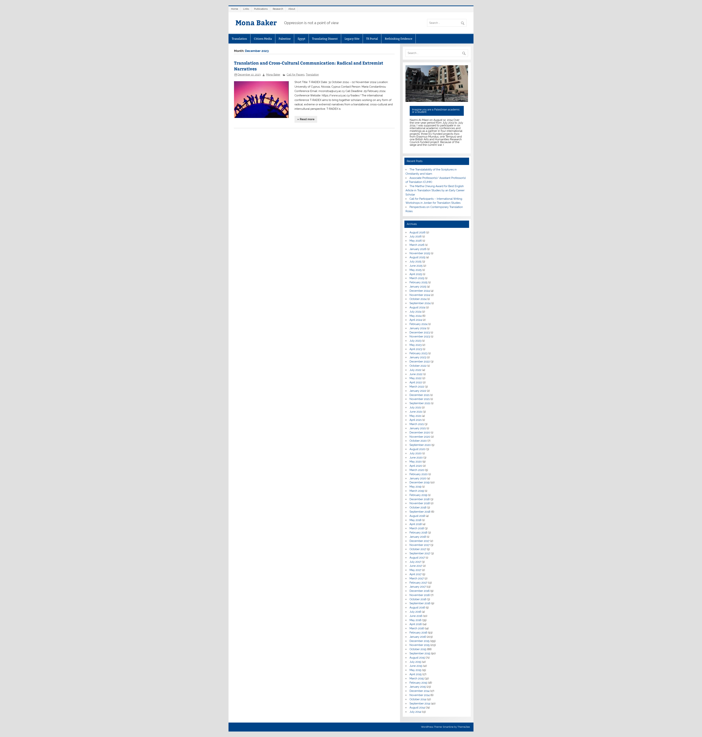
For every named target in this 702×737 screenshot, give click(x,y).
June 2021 (416, 411)
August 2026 (417, 232)
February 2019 (418, 495)
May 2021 (415, 416)
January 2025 (418, 286)
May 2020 (416, 461)
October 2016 (418, 599)
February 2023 (418, 353)
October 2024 (418, 299)
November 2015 (420, 645)
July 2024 (415, 311)
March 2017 (417, 578)
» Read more (305, 119)
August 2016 (417, 607)
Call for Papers (296, 74)
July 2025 (415, 261)
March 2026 (417, 245)
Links (246, 8)
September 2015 (420, 653)
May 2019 (415, 486)
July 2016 (415, 611)
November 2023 (420, 336)
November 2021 (420, 399)
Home (234, 8)
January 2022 (418, 390)
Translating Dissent (325, 38)
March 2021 (417, 424)
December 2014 (419, 691)
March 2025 (417, 278)
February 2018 (418, 532)
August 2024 (417, 307)
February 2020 (419, 474)
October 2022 (418, 365)
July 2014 (415, 711)
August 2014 (417, 707)
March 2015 (417, 678)
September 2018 (420, 511)
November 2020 (420, 436)
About (291, 8)
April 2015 (416, 674)
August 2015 (417, 657)
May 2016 (415, 620)
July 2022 (415, 370)
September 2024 (420, 303)
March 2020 (417, 470)
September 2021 (420, 403)
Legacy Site (352, 38)
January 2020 (418, 478)
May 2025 (416, 270)
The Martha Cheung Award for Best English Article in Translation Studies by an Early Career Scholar (435, 190)
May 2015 (415, 670)
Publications (261, 8)
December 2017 (419, 541)
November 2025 (420, 253)
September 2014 (420, 703)
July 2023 (415, 340)
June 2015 (416, 666)
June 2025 (416, 265)
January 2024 (418, 328)
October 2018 (418, 507)
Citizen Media (263, 38)
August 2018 (417, 516)
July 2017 (415, 561)
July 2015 (415, 661)
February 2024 (418, 324)
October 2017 (418, 549)
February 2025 (418, 282)
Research (278, 8)
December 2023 (420, 332)
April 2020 (416, 465)
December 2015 (419, 641)
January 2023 (418, 357)
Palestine (285, 38)
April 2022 (416, 382)
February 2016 (418, 632)
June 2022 (416, 374)
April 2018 (416, 524)
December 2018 (420, 499)
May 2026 (416, 240)
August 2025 (417, 257)
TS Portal (372, 38)
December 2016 (420, 591)
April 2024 (416, 320)
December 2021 (419, 395)
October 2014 (418, 699)
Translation (239, 38)
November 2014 (420, 695)
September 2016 (420, 603)
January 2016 (418, 636)
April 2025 (416, 274)
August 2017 (417, 557)
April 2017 (416, 574)
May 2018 (415, 520)
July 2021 (415, 407)
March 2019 (417, 490)
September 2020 (420, 445)
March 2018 (417, 528)
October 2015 (418, 649)
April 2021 (416, 420)
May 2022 (416, 378)
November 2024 (420, 295)
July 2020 (416, 453)
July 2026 (416, 236)
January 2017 (418, 586)
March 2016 (417, 628)
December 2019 (420, 482)
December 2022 (420, 361)
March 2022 (417, 386)
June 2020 (416, 457)
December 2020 (420, 432)
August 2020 (417, 449)
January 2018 (418, 536)
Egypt (301, 38)
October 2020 (418, 440)
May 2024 (416, 315)
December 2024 (420, 290)
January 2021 (418, 428)
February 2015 (418, 682)
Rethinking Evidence (398, 38)
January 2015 (418, 686)
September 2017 (420, 553)
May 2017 (415, 570)
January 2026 (418, 249)
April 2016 (416, 624)
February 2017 (418, 582)
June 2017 (416, 565)
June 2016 (416, 616)
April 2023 (416, 349)
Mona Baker (256, 22)
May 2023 (416, 345)
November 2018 (420, 503)
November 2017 (420, 545)
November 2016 (420, 595)
